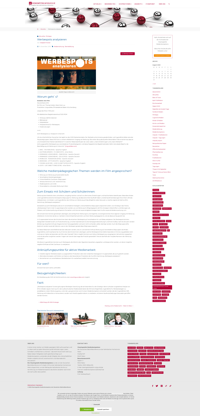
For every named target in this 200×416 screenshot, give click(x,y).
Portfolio (155, 155)
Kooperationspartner (159, 126)
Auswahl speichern (103, 409)
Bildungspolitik (157, 199)
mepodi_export (157, 140)
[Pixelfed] (170, 386)
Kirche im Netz (157, 233)
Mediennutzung (157, 258)
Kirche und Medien (158, 123)
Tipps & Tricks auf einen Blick (161, 172)
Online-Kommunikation (160, 270)
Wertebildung (69, 46)
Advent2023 (156, 92)
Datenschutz (157, 208)
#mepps (155, 190)
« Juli (154, 84)
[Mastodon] (166, 386)
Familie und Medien (158, 221)
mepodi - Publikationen (148, 360)
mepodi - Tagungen (163, 360)
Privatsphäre (157, 280)
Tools (154, 175)
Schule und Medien (158, 283)
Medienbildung (157, 129)
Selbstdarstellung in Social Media (160, 287)
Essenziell (97, 404)
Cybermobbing (157, 205)
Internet (155, 227)
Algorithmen (157, 196)
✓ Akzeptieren (86, 409)
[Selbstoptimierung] (52, 323)
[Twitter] (156, 386)
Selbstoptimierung (43, 326)
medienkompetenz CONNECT (162, 55)
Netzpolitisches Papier (159, 143)
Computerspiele (158, 202)
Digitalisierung (167, 208)
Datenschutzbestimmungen (108, 400)
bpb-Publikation (157, 100)
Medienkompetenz (158, 132)
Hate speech (163, 224)
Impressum (39, 385)
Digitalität (156, 211)
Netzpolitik (167, 267)
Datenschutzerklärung (117, 393)
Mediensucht (157, 264)
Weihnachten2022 (158, 178)
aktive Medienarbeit (159, 193)
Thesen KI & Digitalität (159, 169)
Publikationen (156, 158)
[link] (169, 4)
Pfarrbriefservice (157, 152)
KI (168, 230)
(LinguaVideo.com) (71, 146)
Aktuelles (43, 29)
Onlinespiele (156, 274)
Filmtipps (48, 36)
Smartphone (166, 291)
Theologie (165, 294)
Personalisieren (95, 413)
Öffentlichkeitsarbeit (158, 149)
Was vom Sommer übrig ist (79, 326)
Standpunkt (156, 163)
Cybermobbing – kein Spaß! (112, 326)
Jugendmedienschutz (159, 230)
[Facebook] (152, 386)
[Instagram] (161, 386)
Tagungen (155, 166)
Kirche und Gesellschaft (160, 236)
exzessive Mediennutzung (160, 214)
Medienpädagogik (158, 261)
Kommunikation (158, 239)
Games (169, 221)
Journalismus (164, 227)
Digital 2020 (156, 106)
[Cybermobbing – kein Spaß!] (119, 323)
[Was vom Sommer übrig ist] (86, 323)
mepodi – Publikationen (159, 135)
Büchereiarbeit (157, 103)
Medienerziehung (158, 249)
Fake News (156, 218)
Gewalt (155, 224)
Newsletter (156, 146)
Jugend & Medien (158, 117)
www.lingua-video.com (77, 277)
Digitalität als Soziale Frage (160, 109)
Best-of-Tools (156, 97)
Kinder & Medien (157, 120)
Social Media (156, 294)
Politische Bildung (158, 277)
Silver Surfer (156, 160)
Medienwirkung (59, 46)
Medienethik (156, 252)
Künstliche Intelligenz (159, 242)
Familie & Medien (157, 112)
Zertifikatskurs (157, 181)
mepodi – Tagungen (158, 138)
